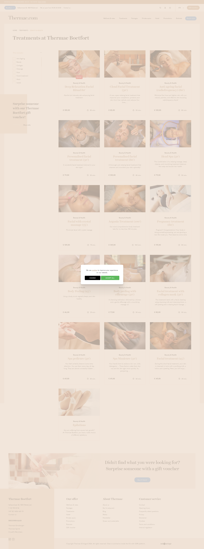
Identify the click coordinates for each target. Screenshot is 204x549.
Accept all (110, 278)
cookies (94, 270)
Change (92, 278)
